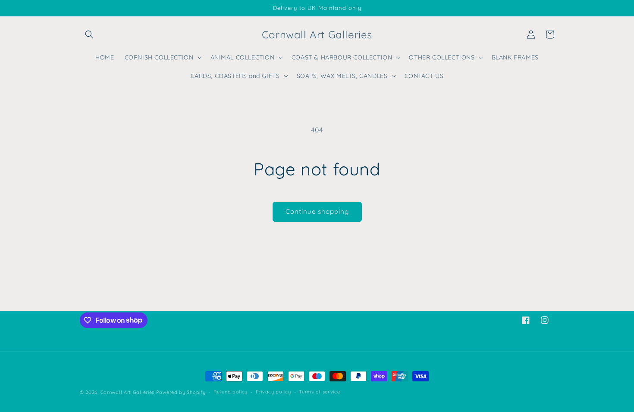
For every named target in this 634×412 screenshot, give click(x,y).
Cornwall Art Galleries (127, 392)
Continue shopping (317, 211)
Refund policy (230, 392)
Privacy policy (273, 392)
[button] (89, 34)
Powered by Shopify (181, 392)
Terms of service (319, 392)
